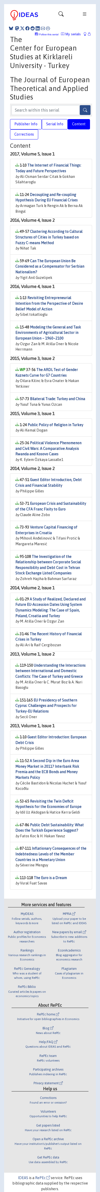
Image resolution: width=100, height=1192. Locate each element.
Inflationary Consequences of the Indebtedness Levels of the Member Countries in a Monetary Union (50, 854)
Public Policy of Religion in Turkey (55, 425)
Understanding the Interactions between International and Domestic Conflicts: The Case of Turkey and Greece (50, 670)
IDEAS (23, 1178)
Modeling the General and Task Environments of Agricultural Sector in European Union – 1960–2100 (48, 332)
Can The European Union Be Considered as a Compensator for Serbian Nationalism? (49, 266)
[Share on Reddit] (33, 28)
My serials (72, 34)
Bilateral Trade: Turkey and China (57, 399)
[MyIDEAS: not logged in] (86, 34)
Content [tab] (79, 124)
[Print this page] (48, 28)
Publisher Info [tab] (25, 124)
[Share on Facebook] (27, 28)
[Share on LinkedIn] (38, 28)
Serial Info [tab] (54, 124)
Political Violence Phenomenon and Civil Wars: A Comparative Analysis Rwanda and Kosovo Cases (48, 448)
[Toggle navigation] (61, 15)
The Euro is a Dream (50, 878)
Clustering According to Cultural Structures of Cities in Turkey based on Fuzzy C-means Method (49, 237)
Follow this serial (48, 34)
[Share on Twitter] (22, 28)
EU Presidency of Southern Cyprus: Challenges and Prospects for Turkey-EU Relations (46, 705)
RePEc (40, 1178)
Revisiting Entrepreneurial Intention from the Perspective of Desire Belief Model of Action (49, 303)
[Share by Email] (43, 28)
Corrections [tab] (24, 134)
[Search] (85, 110)
